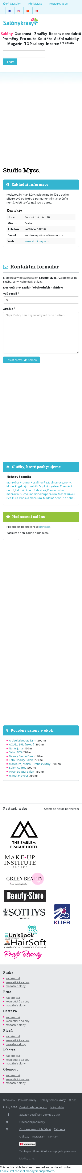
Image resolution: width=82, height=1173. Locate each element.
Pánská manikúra (30, 498)
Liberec (9, 1050)
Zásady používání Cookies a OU (39, 1114)
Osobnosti (24, 33)
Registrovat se (58, 3)
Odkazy (24, 1136)
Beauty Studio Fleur (21, 756)
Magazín (14, 43)
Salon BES (15, 752)
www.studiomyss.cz (37, 241)
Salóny (7, 33)
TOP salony (34, 43)
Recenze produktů (65, 33)
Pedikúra (12, 498)
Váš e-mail (10, 293)
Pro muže (28, 38)
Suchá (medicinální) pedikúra (38, 494)
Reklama (59, 1129)
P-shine (25, 482)
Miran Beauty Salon (21, 771)
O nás (73, 1100)
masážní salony (16, 986)
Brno (7, 992)
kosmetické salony (17, 982)
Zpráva (8, 308)
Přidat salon (13, 3)
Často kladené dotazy (33, 1107)
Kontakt (53, 1136)
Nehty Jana (16, 748)
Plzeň (8, 1030)
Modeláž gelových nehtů (22, 486)
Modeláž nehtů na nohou (59, 498)
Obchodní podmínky (32, 1122)
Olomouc (10, 1069)
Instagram (38, 1136)
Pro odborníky (27, 1100)
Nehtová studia (19, 477)
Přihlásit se (35, 3)
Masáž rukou (66, 494)
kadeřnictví (13, 978)
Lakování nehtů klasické (30, 490)
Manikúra (13, 482)
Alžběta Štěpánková (21, 744)
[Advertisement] (41, 119)
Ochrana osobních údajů (35, 1129)
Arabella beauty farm (22, 740)
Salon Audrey (17, 767)
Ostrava (10, 1011)
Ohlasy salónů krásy (53, 1100)
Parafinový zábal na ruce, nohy (51, 482)
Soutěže (45, 38)
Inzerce (60, 43)
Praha (8, 972)
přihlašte (44, 527)
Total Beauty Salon (21, 760)
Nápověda (57, 1107)
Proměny (10, 38)
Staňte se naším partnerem (61, 809)
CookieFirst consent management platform (27, 1171)
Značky (40, 33)
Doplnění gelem (49, 486)
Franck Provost (18, 775)
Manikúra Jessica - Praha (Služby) (30, 764)
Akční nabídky (66, 38)
